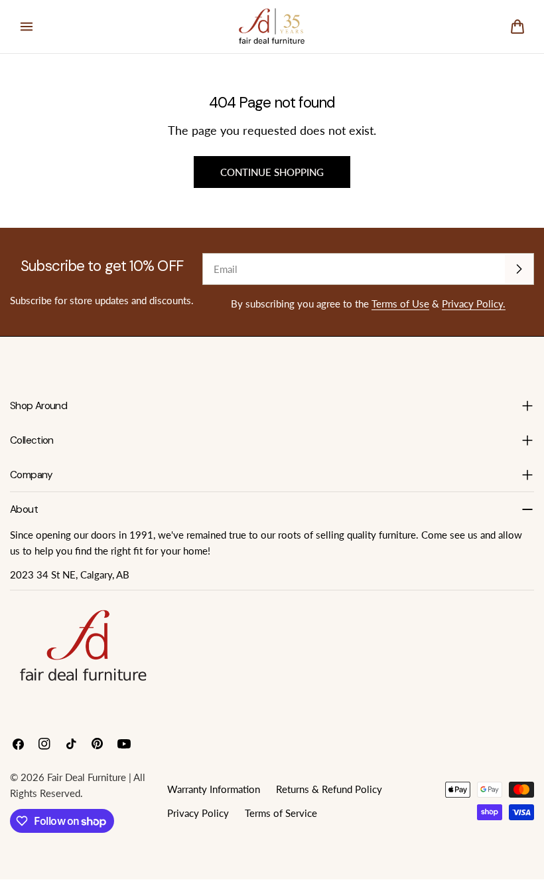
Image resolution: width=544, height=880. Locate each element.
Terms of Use (400, 303)
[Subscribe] (519, 269)
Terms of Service (281, 813)
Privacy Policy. (474, 303)
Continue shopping (272, 172)
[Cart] (517, 26)
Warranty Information (213, 789)
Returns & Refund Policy (329, 789)
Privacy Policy (198, 813)
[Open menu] (26, 27)
